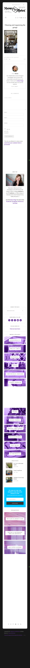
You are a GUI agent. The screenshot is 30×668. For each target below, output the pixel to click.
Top (24, 635)
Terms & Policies (11, 633)
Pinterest (20, 201)
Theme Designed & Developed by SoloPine (13, 635)
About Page (20, 81)
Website (5, 123)
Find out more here (15, 329)
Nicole (17, 57)
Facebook (8, 201)
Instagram (14, 201)
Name (5, 112)
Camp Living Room (18, 470)
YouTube (15, 203)
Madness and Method (15, 631)
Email (5, 117)
